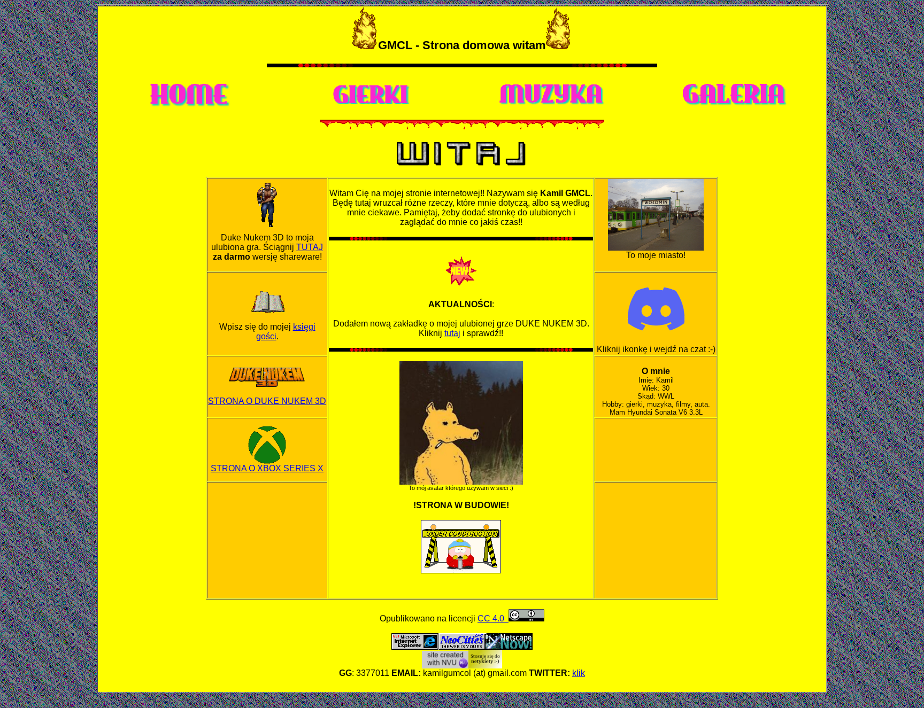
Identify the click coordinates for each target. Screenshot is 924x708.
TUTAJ (309, 247)
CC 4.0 (493, 618)
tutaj (452, 333)
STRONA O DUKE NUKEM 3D (267, 401)
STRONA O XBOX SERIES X (267, 468)
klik (578, 673)
